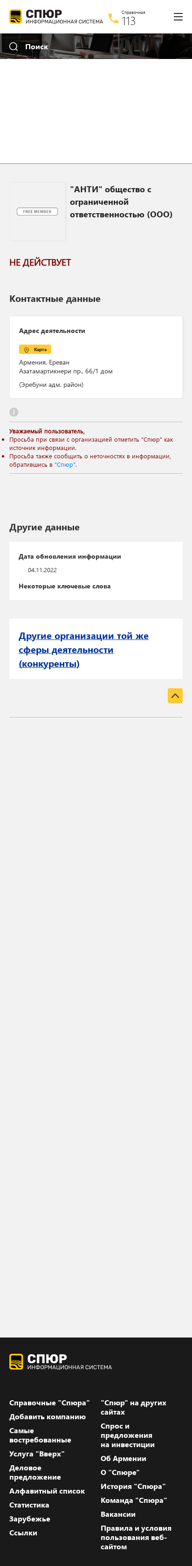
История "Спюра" (133, 1486)
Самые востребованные (40, 1435)
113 (129, 20)
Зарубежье (29, 1518)
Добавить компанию (47, 1416)
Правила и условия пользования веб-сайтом (136, 1537)
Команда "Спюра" (134, 1500)
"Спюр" (65, 464)
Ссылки (23, 1532)
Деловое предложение (35, 1472)
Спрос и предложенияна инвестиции (128, 1435)
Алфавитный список (47, 1490)
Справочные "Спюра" (49, 1402)
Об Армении (123, 1458)
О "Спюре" (120, 1472)
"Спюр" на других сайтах (133, 1407)
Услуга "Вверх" (37, 1453)
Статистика (29, 1504)
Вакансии (118, 1514)
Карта (40, 349)
